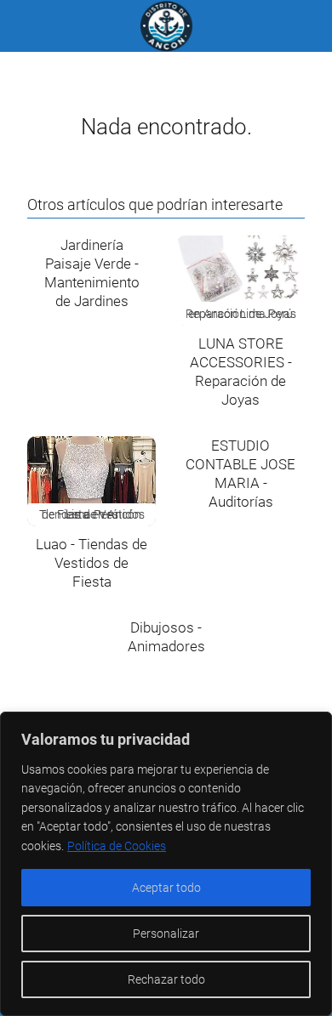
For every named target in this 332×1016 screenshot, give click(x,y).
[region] (166, 864)
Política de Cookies (116, 846)
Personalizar (166, 933)
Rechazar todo (166, 979)
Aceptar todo (166, 887)
